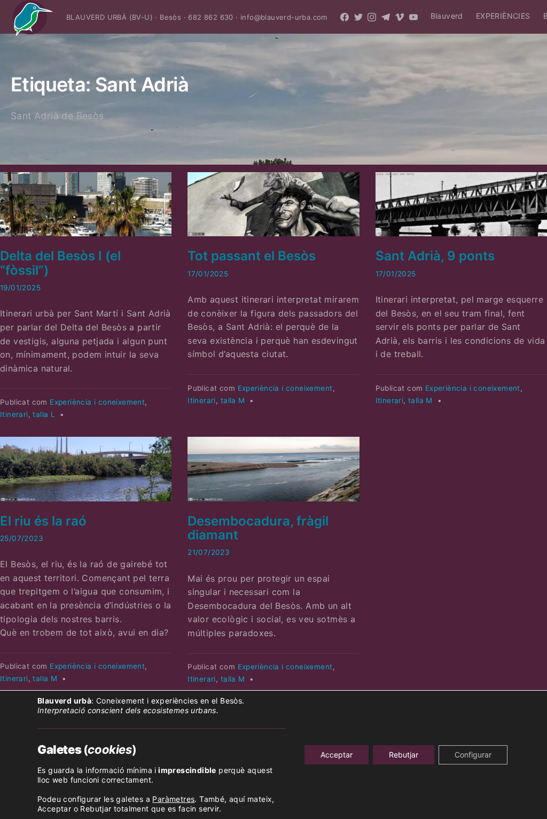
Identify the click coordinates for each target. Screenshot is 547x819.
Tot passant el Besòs (251, 256)
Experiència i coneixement (97, 402)
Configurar (473, 754)
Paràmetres (173, 798)
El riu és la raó (43, 521)
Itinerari (14, 414)
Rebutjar (403, 754)
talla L (44, 414)
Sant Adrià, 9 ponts (435, 256)
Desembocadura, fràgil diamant (258, 528)
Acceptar (337, 754)
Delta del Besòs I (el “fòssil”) (60, 262)
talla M (233, 400)
